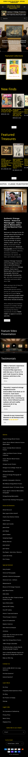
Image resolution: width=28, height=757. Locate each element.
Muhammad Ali (7, 583)
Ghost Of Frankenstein (9, 620)
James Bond (6, 527)
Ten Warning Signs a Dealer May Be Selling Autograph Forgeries (12, 648)
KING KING (6, 594)
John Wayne (6, 531)
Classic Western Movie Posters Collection (11, 459)
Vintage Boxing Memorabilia (10, 496)
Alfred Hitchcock (7, 510)
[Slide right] (25, 103)
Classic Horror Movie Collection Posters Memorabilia (14, 443)
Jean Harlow (6, 548)
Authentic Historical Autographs (11, 576)
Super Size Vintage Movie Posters (12, 640)
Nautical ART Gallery (8, 606)
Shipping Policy (7, 722)
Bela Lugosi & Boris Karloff (10, 513)
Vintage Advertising (8, 471)
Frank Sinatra (6, 520)
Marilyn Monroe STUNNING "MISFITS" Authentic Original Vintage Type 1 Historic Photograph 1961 (18, 112)
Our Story (5, 687)
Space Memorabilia (8, 603)
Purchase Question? (8, 673)
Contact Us (7, 320)
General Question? (8, 677)
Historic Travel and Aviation (10, 613)
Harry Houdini (6, 569)
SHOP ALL (14, 48)
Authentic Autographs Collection (11, 480)
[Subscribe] (23, 732)
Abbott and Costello (8, 524)
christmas (5, 631)
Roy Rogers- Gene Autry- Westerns (12, 552)
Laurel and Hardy (7, 555)
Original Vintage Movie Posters (11, 439)
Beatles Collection (8, 624)
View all (14, 127)
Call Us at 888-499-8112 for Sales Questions (12, 669)
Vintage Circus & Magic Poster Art (12, 467)
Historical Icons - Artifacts (10, 580)
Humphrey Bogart (8, 538)
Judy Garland (6, 545)
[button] (2, 6)
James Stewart (7, 534)
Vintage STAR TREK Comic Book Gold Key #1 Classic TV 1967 (6, 110)
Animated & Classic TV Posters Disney (13, 487)
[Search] (25, 18)
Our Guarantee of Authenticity (11, 711)
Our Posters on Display (9, 697)
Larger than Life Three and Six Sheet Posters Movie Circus (13, 635)
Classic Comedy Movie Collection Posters (12, 449)
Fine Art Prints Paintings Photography (13, 499)
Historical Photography (9, 573)
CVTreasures (16, 754)
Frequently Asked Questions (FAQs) (12, 690)
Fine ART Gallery (7, 610)
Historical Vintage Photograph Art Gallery (12, 475)
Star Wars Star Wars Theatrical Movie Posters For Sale (13, 598)
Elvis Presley (6, 559)
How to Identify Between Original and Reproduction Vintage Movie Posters (13, 653)
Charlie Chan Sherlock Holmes (11, 517)
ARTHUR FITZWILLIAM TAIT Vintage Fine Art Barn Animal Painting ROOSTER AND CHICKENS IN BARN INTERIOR (6, 163)
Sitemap (5, 701)
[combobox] (14, 18)
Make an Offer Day (8, 658)
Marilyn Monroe (7, 541)
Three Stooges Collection (10, 617)
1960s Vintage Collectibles (10, 643)
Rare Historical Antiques (9, 627)
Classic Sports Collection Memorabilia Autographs (13, 491)
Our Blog (5, 694)
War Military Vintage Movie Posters (12, 483)
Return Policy (6, 718)
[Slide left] (2, 103)
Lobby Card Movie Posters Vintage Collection (12, 454)
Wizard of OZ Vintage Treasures (11, 587)
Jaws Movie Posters (8, 590)
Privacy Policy (6, 715)
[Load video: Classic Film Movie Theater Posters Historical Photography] (14, 345)
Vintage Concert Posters (9, 464)
